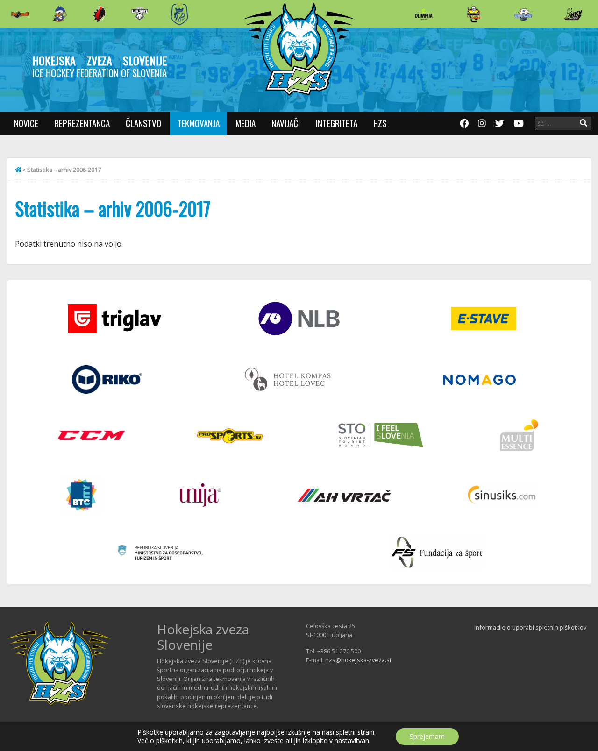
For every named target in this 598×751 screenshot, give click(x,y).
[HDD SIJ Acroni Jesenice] (99, 14)
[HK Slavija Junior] (473, 14)
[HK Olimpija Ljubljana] (423, 13)
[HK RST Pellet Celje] (179, 14)
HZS (380, 123)
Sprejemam (427, 736)
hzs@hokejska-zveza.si (358, 660)
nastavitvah (352, 741)
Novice (26, 123)
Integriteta (336, 123)
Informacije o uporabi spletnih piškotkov (530, 627)
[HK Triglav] (523, 14)
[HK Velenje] (573, 14)
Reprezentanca (82, 123)
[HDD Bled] (20, 14)
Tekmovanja (198, 123)
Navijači (285, 123)
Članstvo (143, 123)
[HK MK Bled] (59, 14)
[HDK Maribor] (139, 13)
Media (245, 123)
